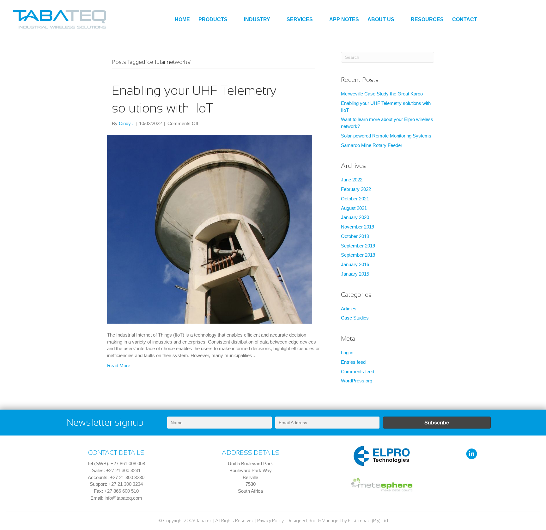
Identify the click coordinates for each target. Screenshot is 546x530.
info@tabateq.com (123, 498)
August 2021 (354, 208)
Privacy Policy (270, 520)
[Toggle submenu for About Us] (399, 19)
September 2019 (358, 245)
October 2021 (355, 198)
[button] (437, 423)
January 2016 (355, 264)
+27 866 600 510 (121, 491)
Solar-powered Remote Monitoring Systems (386, 135)
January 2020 (355, 217)
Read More (118, 365)
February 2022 (356, 189)
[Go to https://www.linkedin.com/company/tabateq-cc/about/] (471, 454)
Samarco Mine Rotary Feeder (371, 145)
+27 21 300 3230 (127, 477)
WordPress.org (356, 380)
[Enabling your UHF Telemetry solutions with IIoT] (209, 228)
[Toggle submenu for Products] (232, 19)
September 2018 (358, 255)
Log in (347, 352)
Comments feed (357, 371)
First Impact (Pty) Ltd (368, 520)
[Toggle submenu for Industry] (275, 19)
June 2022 (351, 179)
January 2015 (355, 274)
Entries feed (353, 362)
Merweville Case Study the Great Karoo (382, 93)
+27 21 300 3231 (123, 470)
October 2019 (355, 236)
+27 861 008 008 (128, 463)
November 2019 (357, 226)
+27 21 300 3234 (125, 484)
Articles (348, 308)
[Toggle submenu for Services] (318, 19)
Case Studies (355, 317)
